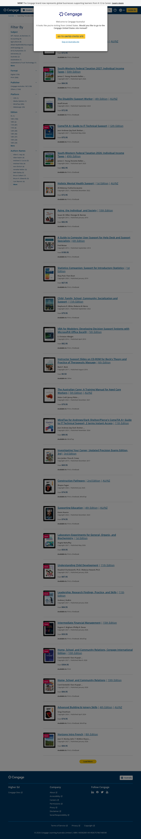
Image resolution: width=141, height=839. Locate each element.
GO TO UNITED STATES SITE (70, 36)
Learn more (118, 3)
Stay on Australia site (70, 42)
